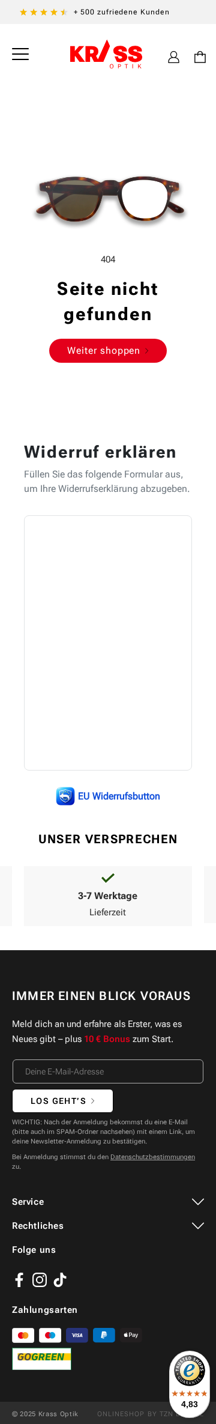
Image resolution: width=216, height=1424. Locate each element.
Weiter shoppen (103, 350)
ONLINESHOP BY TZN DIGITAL (151, 1414)
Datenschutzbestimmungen (152, 1157)
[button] (20, 54)
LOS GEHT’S (58, 1101)
